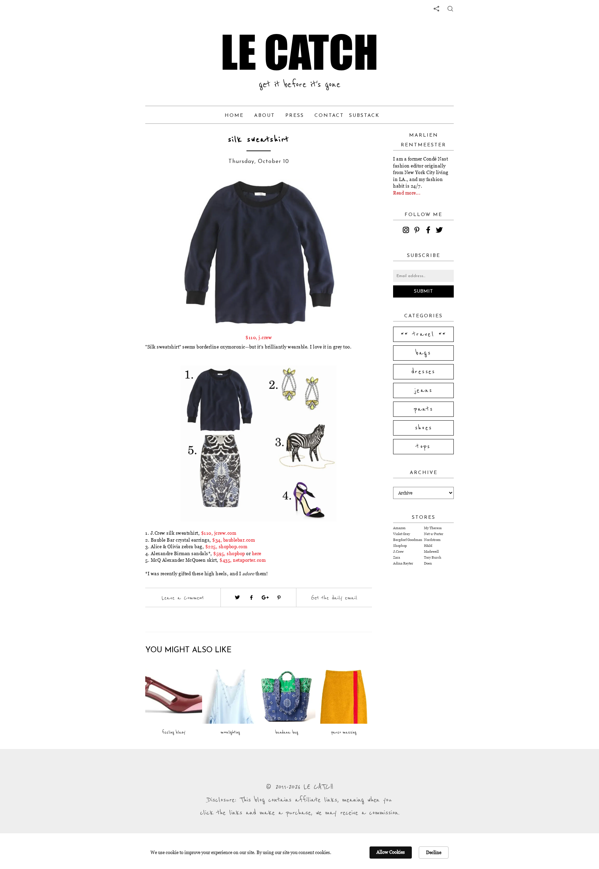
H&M (428, 545)
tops (423, 446)
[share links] (436, 8)
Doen (428, 563)
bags (423, 353)
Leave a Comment (183, 597)
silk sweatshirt (258, 139)
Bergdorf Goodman (407, 539)
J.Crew (398, 551)
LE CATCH (299, 52)
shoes (423, 428)
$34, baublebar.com (233, 540)
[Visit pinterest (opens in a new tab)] (279, 597)
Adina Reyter (403, 563)
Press (294, 115)
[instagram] (407, 231)
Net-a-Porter (433, 534)
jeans (423, 390)
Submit (423, 291)
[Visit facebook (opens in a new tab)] (251, 597)
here (256, 553)
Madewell (431, 551)
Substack (364, 115)
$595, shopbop (229, 553)
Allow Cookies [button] (390, 852)
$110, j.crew (258, 337)
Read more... (406, 193)
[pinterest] (418, 231)
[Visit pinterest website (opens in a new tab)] (170, 194)
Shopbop (400, 545)
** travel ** (423, 334)
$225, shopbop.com (226, 546)
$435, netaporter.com (242, 560)
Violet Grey (401, 534)
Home (234, 115)
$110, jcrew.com (218, 533)
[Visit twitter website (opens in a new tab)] (237, 597)
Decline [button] (433, 852)
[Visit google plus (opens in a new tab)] (265, 597)
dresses (423, 372)
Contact (329, 115)
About (264, 115)
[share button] (450, 8)
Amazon (399, 528)
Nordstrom (432, 539)
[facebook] (429, 231)
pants (423, 409)
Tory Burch (432, 557)
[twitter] (440, 231)
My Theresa (433, 528)
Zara (396, 557)
